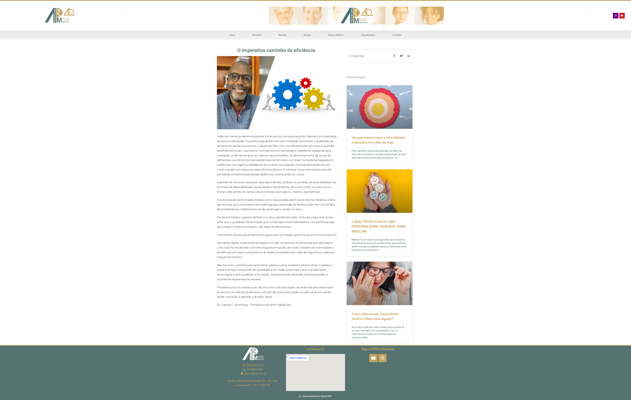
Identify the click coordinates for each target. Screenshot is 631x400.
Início (232, 35)
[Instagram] (616, 15)
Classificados (368, 35)
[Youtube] (622, 15)
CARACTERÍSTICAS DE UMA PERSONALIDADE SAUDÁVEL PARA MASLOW (379, 226)
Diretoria (256, 35)
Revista (282, 35)
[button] (124, 15)
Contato (397, 35)
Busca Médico (336, 35)
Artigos (307, 35)
